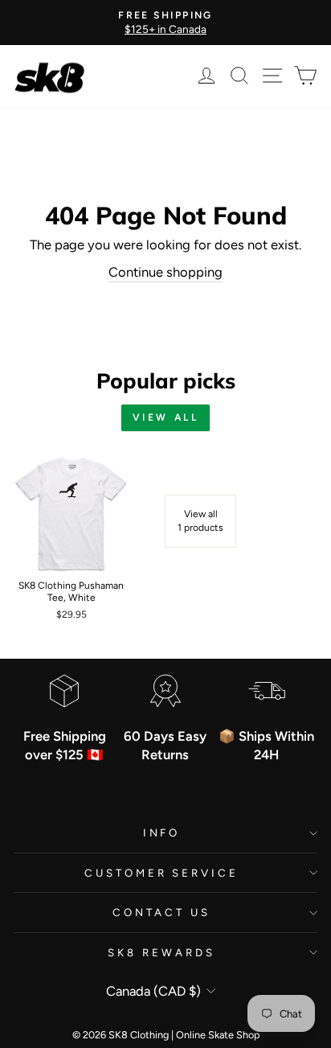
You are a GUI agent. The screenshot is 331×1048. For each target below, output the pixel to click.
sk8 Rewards (161, 952)
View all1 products (200, 520)
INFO (162, 832)
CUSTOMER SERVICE (161, 872)
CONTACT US (161, 912)
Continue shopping (165, 272)
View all (166, 417)
